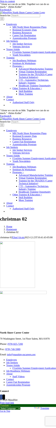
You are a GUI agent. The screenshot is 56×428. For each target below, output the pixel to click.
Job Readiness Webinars (18, 371)
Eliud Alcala (18, 237)
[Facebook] (1, 397)
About (9, 373)
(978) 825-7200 (15, 344)
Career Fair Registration (18, 382)
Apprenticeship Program (18, 385)
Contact (10, 379)
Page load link (7, 402)
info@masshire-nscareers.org (21, 354)
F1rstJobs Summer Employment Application (34, 368)
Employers (11, 359)
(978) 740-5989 (12, 349)
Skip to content (7, 1)
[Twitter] (3, 397)
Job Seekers (12, 362)
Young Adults (13, 365)
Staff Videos (18, 376)
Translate (44, 408)
